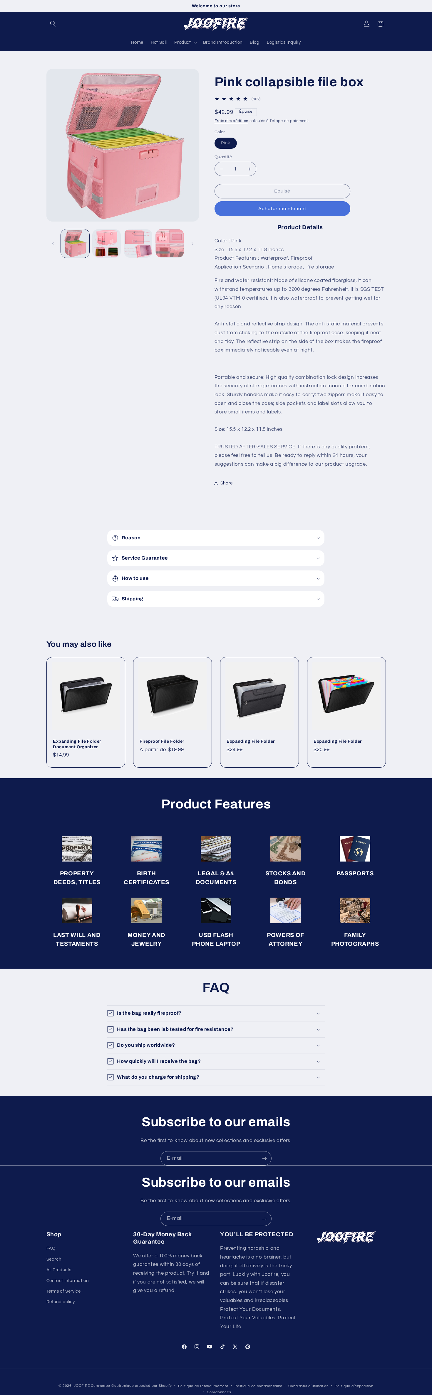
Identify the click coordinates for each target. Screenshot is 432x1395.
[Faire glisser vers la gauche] (52, 243)
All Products (59, 1270)
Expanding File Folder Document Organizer (77, 744)
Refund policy (60, 1302)
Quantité (223, 157)
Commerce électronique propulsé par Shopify (131, 1385)
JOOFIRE (82, 1385)
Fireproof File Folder (162, 741)
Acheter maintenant (282, 208)
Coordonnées (219, 1392)
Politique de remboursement (203, 1385)
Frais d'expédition (231, 121)
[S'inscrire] (264, 1158)
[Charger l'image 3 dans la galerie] (138, 243)
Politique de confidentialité (258, 1385)
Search (53, 1259)
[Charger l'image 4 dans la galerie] (169, 243)
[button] (53, 24)
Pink (229, 145)
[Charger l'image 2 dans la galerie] (106, 243)
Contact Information (67, 1281)
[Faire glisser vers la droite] (192, 243)
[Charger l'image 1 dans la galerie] (75, 243)
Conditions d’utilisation (308, 1385)
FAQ (51, 1249)
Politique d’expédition (354, 1385)
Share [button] (226, 483)
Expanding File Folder (251, 741)
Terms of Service (63, 1291)
